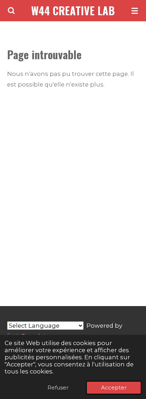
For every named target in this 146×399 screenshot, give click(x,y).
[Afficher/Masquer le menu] (134, 11)
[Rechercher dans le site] (11, 11)
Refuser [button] (57, 387)
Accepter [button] (114, 387)
